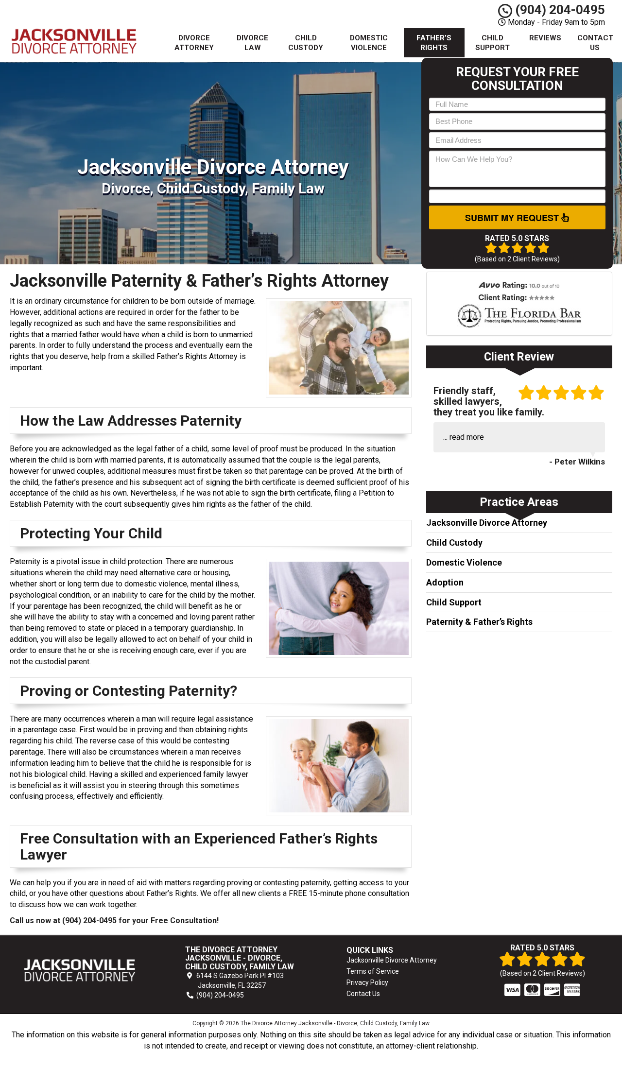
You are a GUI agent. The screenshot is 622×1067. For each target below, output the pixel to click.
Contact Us (595, 43)
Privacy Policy (367, 982)
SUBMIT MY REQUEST (513, 217)
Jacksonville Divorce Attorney (486, 522)
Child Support (492, 43)
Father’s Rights (433, 43)
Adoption (445, 582)
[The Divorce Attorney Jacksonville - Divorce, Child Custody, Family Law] (80, 970)
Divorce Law (252, 43)
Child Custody (305, 43)
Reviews (545, 38)
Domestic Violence (369, 43)
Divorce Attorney (194, 43)
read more (466, 437)
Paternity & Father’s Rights (479, 622)
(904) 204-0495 (558, 9)
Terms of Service (372, 971)
